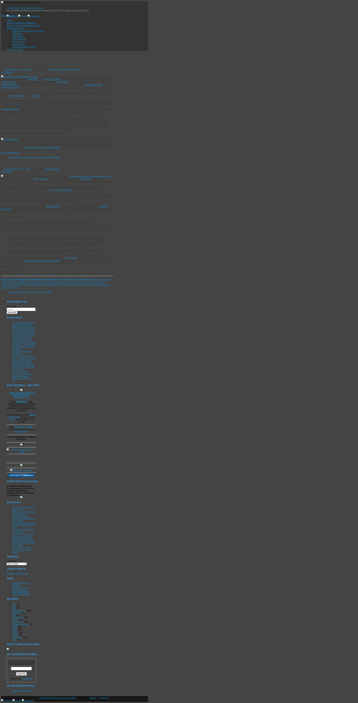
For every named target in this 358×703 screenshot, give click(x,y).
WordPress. (104, 698)
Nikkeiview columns (24, 427)
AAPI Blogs (17, 33)
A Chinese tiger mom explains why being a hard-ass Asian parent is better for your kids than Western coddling (24, 344)
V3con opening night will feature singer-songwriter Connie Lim (23, 367)
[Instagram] (34, 16)
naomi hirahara (53, 157)
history (15, 619)
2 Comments (7, 72)
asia (14, 608)
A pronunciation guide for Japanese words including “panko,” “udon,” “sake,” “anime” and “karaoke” (23, 334)
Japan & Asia (18, 44)
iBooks (12, 419)
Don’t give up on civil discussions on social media (21, 549)
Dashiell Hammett (93, 84)
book (18, 157)
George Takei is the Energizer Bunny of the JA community (23, 518)
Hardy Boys (32, 79)
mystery (41, 157)
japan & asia (17, 622)
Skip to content (8, 15)
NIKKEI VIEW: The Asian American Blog (25, 8)
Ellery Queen (63, 82)
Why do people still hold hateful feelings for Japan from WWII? (23, 543)
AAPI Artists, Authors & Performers (28, 31)
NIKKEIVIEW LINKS (15, 28)
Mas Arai (35, 95)
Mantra (93, 698)
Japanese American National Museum (43, 260)
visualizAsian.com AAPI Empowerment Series (91, 176)
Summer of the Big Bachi (61, 189)
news (14, 631)
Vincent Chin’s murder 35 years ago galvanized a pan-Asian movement (23, 536)
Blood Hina (86, 179)
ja (9, 292)
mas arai (32, 157)
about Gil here (21, 431)
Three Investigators (52, 79)
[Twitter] (23, 16)
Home (9, 20)
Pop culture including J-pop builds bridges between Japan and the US (22, 377)
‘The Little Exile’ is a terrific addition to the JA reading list (24, 525)
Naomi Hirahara (16, 95)
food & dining (18, 617)
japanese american (20, 624)
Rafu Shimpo (71, 258)
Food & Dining (19, 41)
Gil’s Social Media (15, 49)
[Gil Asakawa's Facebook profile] (21, 452)
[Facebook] (7, 700)
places (15, 633)
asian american (55, 69)
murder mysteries (29, 292)
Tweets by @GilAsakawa (18, 573)
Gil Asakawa (9, 69)
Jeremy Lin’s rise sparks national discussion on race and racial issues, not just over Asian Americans (24, 325)
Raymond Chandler (10, 87)
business (16, 613)
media (67, 69)
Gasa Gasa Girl (53, 206)
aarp (14, 604)
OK (12, 312)
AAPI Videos (17, 36)
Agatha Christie (8, 82)
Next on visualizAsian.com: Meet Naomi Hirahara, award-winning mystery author (53, 163)
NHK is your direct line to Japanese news (23, 513)
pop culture (76, 69)
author (12, 157)
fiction (24, 157)
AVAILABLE (21, 402)
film (13, 615)
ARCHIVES (12, 561)
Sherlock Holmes (9, 84)
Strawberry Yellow (10, 109)
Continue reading (10, 152)
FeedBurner (27, 679)
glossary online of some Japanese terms (42, 147)
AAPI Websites (19, 39)
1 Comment (6, 171)
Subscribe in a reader (21, 691)
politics (15, 635)
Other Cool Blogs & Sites (23, 47)
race (14, 640)
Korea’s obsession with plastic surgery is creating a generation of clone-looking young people (23, 359)
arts (14, 606)
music (14, 628)
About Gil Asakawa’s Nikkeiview (21, 23)
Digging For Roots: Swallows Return (23, 25)
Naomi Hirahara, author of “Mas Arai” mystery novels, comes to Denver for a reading (55, 63)
